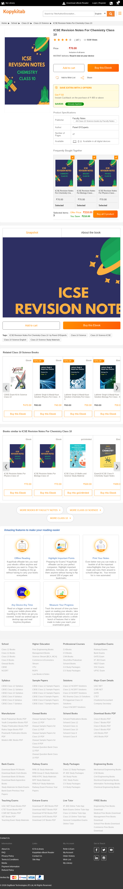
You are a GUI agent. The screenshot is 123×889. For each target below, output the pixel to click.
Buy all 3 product (105, 214)
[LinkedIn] (96, 858)
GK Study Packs (70, 777)
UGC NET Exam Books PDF (14, 806)
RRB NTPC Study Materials (44, 777)
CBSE (4, 667)
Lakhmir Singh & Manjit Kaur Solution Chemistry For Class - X (77, 397)
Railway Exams (100, 649)
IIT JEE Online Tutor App (73, 806)
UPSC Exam (99, 671)
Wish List (67, 859)
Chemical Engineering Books (106, 787)
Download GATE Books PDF (44, 817)
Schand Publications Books (75, 719)
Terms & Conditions (10, 859)
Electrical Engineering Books (106, 780)
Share (89, 78)
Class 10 (25, 23)
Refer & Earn (68, 849)
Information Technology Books (107, 784)
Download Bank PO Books (13, 769)
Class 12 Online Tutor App (74, 813)
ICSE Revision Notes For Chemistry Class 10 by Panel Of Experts (38, 335)
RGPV (35, 671)
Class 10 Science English (15, 340)
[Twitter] (104, 850)
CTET (96, 696)
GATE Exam (99, 656)
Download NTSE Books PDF (44, 813)
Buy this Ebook (18, 413)
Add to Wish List (68, 78)
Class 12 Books (8, 649)
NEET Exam (99, 664)
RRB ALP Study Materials (43, 784)
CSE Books (99, 773)
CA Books (67, 649)
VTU (34, 667)
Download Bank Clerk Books (14, 773)
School (14, 23)
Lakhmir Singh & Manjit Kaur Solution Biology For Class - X (107, 396)
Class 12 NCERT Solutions (75, 686)
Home (4, 23)
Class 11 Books (8, 653)
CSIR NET (98, 689)
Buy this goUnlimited (78, 492)
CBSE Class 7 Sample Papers (45, 704)
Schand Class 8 (70, 736)
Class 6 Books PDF (102, 726)
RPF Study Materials (41, 780)
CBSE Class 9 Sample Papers (45, 696)
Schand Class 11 (70, 726)
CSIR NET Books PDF (11, 813)
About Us (6, 849)
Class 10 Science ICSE (100, 335)
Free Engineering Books (42, 649)
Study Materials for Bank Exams (15, 787)
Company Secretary (102, 704)
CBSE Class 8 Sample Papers (45, 700)
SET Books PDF (9, 817)
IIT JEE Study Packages (73, 773)
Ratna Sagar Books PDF (12, 729)
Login (94, 3)
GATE (96, 693)
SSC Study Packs (70, 780)
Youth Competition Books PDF (15, 722)
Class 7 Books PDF (102, 722)
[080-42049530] (111, 3)
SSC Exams (99, 667)
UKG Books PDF (101, 736)
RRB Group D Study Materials (45, 773)
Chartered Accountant (103, 700)
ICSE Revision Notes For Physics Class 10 (15, 475)
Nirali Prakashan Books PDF (14, 719)
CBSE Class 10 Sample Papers (46, 693)
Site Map (36, 859)
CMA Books (68, 656)
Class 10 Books (8, 656)
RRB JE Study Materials (42, 769)
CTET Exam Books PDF (12, 809)
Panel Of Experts (81, 127)
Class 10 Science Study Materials (45, 340)
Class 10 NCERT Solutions (75, 693)
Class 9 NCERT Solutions (74, 707)
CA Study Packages (71, 667)
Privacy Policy (8, 856)
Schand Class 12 (70, 722)
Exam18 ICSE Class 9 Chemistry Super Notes (104, 475)
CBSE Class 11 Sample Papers (46, 689)
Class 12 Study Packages (74, 769)
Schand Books (69, 664)
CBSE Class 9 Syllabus (12, 696)
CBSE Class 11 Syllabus (12, 689)
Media (4, 863)
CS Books (67, 653)
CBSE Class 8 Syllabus (12, 700)
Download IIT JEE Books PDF (45, 806)
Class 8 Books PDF (102, 719)
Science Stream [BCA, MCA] (44, 656)
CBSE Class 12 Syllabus (12, 686)
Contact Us (5, 838)
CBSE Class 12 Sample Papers (46, 686)
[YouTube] (111, 850)
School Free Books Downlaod (107, 824)
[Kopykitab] (13, 11)
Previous (6, 387)
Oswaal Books (8, 664)
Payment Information (11, 866)
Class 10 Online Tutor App (74, 817)
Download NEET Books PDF (44, 809)
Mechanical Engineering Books (107, 769)
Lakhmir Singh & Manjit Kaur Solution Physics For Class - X (47, 396)
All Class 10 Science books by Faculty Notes (95, 121)
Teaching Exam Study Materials (15, 820)
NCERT (5, 671)
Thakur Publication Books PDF (15, 726)
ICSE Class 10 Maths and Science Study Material (75, 475)
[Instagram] (104, 858)
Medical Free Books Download (107, 813)
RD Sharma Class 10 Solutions (76, 696)
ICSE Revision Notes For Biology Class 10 (45, 475)
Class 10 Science (41, 23)
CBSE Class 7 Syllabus (12, 704)
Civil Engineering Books (104, 777)
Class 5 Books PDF (102, 729)
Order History (69, 856)
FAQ (3, 852)
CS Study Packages (71, 671)
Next (117, 387)
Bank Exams (99, 653)
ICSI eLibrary (38, 849)
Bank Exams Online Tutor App (76, 809)
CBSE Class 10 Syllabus (12, 693)
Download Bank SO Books (13, 777)
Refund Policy (8, 870)
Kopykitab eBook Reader (43, 852)
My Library (67, 863)
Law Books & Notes (40, 674)
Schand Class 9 (70, 733)
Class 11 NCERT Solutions (74, 689)
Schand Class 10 (70, 729)
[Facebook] (96, 850)
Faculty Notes (79, 118)
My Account (68, 852)
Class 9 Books (8, 660)
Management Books (41, 653)
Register (102, 3)
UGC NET (98, 686)
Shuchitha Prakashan (72, 660)
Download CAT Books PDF (44, 820)
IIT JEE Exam (99, 660)
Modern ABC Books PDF (12, 740)
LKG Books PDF (101, 733)
